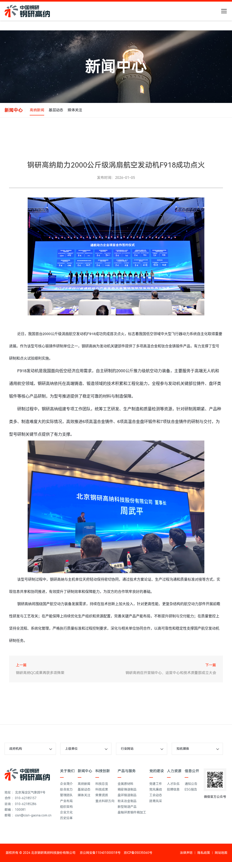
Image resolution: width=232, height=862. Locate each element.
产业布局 (66, 801)
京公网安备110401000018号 (100, 853)
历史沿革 (66, 818)
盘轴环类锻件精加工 (132, 812)
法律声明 (186, 853)
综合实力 (66, 789)
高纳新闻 (37, 110)
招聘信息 (173, 789)
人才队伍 (173, 784)
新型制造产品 (127, 806)
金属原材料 (125, 784)
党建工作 (155, 784)
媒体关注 (75, 110)
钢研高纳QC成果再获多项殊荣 (40, 673)
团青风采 (155, 801)
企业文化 (66, 812)
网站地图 (221, 853)
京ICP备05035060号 (138, 853)
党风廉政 (155, 789)
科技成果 (101, 789)
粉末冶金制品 (127, 801)
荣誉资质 (101, 795)
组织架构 (66, 806)
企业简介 (66, 784)
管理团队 (66, 795)
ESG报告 (191, 789)
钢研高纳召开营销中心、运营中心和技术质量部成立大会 (171, 673)
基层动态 (56, 110)
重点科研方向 (104, 801)
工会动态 (155, 795)
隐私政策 (203, 853)
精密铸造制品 (127, 789)
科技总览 (101, 784)
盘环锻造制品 (127, 795)
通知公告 (191, 784)
